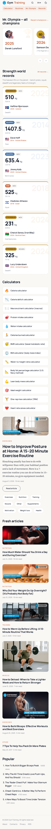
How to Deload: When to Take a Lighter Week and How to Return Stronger (24, 681)
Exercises (7, 441)
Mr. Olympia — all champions (14, 21)
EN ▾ (39, 2)
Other (19, 504)
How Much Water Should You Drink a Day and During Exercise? (25, 553)
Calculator (8, 8)
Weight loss (25, 510)
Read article (11, 488)
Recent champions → (40, 20)
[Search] (32, 2)
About (4, 824)
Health (38, 510)
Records (42, 8)
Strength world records (14, 73)
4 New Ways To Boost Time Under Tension (25, 799)
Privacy (23, 824)
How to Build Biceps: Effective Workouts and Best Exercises (25, 728)
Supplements (33, 504)
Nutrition (22, 497)
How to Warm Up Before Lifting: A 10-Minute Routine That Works (23, 630)
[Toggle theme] (46, 2)
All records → (43, 72)
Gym (16, 2)
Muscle (8, 504)
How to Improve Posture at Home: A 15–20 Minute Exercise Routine (25, 451)
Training (35, 497)
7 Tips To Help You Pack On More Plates (24, 746)
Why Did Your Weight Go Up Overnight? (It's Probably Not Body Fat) (24, 592)
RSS (29, 824)
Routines (19, 8)
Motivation (9, 510)
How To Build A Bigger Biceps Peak (22, 765)
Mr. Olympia (31, 8)
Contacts (13, 824)
